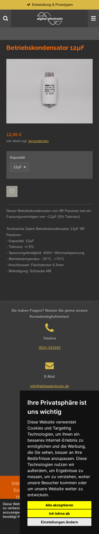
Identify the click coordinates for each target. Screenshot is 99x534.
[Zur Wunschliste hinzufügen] (12, 191)
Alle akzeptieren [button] (59, 505)
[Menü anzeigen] (93, 18)
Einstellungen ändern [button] (59, 522)
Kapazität (17, 157)
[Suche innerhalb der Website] (5, 18)
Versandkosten (38, 141)
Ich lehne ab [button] (59, 513)
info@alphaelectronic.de (49, 386)
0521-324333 (49, 348)
